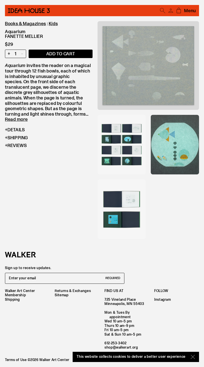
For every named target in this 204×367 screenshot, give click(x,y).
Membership (15, 295)
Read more (16, 119)
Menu (190, 10)
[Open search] (163, 11)
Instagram (162, 299)
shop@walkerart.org (121, 347)
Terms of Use (16, 360)
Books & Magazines (25, 23)
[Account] (171, 11)
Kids (53, 23)
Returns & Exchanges (73, 291)
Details (16, 130)
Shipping (17, 138)
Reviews (17, 145)
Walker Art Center (20, 291)
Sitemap (61, 295)
